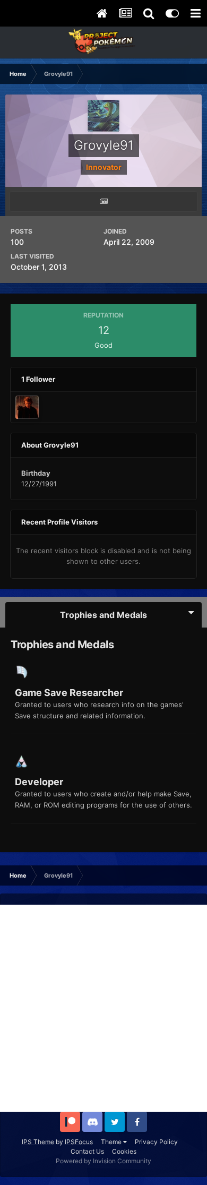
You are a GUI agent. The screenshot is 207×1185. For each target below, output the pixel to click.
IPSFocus (79, 1142)
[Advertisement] (103, 1008)
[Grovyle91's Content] (103, 201)
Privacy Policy (156, 1142)
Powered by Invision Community (103, 1161)
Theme (112, 1142)
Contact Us (87, 1151)
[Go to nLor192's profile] (27, 407)
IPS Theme (38, 1142)
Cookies (124, 1151)
